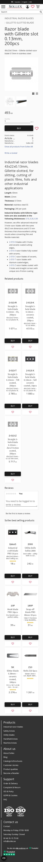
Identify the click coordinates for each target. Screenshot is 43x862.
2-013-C (12, 256)
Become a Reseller (11, 773)
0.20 (31, 218)
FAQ (5, 799)
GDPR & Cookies (10, 795)
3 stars (11, 494)
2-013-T (12, 259)
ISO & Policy (8, 791)
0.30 (36, 218)
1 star (7, 494)
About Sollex (8, 753)
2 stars (9, 494)
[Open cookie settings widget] (4, 858)
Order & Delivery (10, 783)
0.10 (27, 218)
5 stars (15, 494)
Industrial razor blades (13, 727)
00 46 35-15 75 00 (10, 838)
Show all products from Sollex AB (19, 146)
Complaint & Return (11, 787)
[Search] (41, 12)
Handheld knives (10, 739)
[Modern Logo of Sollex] (15, 8)
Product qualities (10, 769)
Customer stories (10, 765)
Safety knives (9, 731)
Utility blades (9, 735)
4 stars (13, 494)
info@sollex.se (9, 841)
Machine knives (10, 743)
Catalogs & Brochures (12, 761)
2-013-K (12, 242)
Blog (5, 757)
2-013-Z (12, 265)
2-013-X (12, 250)
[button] (3, 7)
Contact (6, 826)
